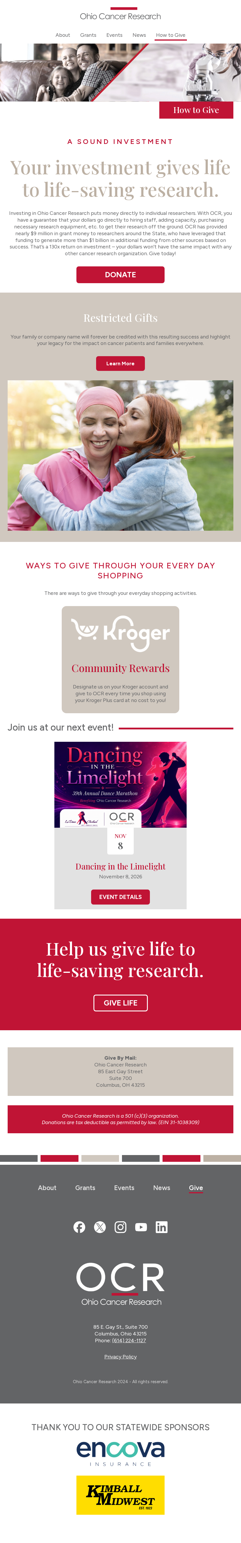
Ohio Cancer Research (120, 13)
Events (124, 1188)
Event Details (120, 897)
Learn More (120, 363)
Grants (85, 1188)
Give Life (121, 1002)
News (161, 1188)
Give (196, 1188)
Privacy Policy (120, 1356)
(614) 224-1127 (129, 1340)
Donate (120, 274)
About (47, 1188)
